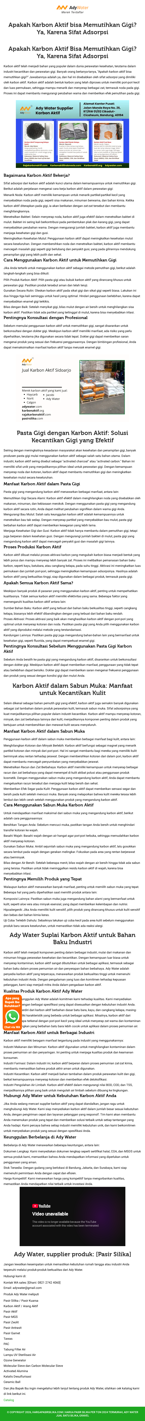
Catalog (9, 1400)
